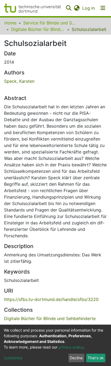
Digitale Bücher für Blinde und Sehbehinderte (38, 29)
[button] (76, 8)
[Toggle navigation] (103, 8)
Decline (76, 358)
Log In (88, 8)
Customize (13, 358)
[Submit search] (68, 8)
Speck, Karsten (19, 81)
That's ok (96, 358)
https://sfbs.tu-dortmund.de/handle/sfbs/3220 (51, 299)
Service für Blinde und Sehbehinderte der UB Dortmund (50, 23)
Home (10, 23)
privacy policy (70, 347)
